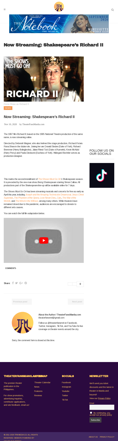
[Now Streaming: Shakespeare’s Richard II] (22, 322)
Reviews (38, 395)
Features (38, 391)
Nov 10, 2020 (10, 124)
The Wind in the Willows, (27, 201)
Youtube (65, 391)
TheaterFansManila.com (33, 124)
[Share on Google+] (21, 283)
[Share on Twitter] (16, 283)
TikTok (65, 399)
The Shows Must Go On (49, 179)
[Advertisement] (56, 167)
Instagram (66, 386)
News (36, 386)
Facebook (66, 382)
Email (92, 403)
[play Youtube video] (44, 240)
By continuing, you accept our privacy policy (101, 414)
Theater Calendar (42, 382)
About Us (93, 437)
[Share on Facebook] (13, 283)
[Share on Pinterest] (25, 283)
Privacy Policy (107, 437)
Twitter (65, 395)
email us (25, 405)
